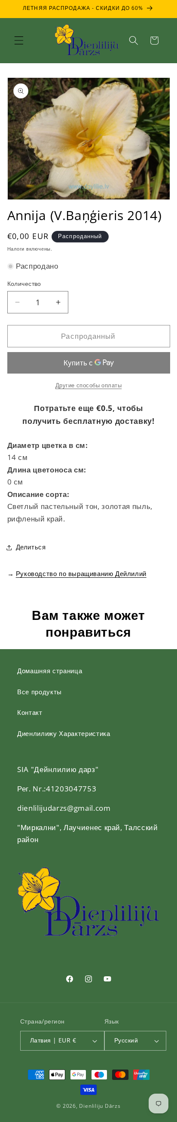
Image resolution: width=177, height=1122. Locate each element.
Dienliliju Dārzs (99, 1106)
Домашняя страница (49, 670)
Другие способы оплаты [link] (88, 385)
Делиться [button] (31, 547)
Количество (24, 283)
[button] (19, 40)
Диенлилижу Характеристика (63, 733)
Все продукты (39, 691)
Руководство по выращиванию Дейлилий (81, 573)
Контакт (30, 712)
